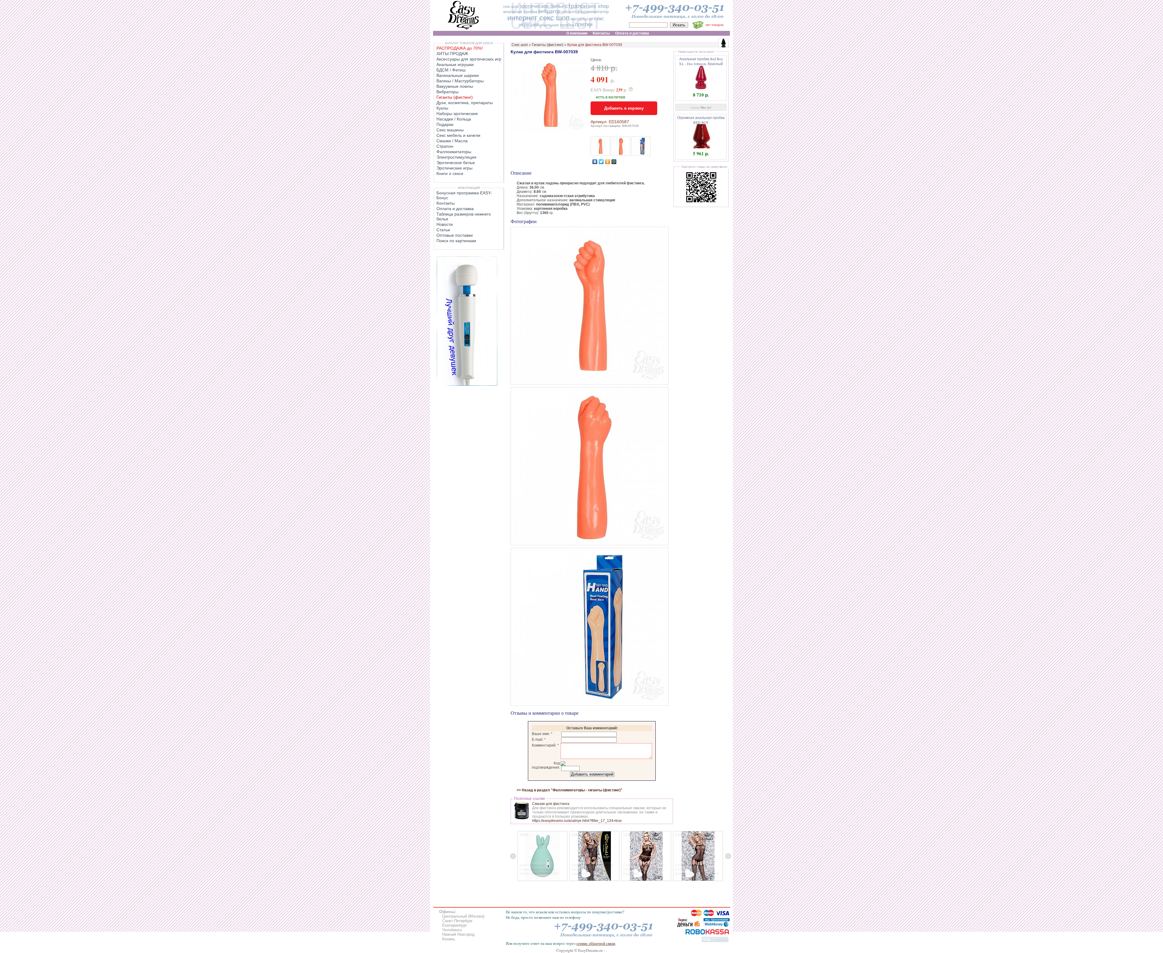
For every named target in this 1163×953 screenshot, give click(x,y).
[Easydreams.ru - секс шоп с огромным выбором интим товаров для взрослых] (463, 29)
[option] (543, 856)
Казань (448, 939)
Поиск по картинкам (456, 240)
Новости (444, 224)
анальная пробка (520, 11)
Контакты (445, 203)
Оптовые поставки (454, 235)
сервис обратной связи (595, 943)
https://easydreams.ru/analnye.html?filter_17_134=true (577, 821)
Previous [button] (513, 856)
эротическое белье (541, 6)
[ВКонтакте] (595, 162)
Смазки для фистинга (550, 804)
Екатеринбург (454, 925)
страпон (576, 6)
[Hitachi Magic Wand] (467, 384)
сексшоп (568, 12)
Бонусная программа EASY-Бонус (464, 195)
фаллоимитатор (593, 11)
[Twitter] (601, 162)
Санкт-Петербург (457, 920)
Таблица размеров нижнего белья (463, 216)
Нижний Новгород (458, 934)
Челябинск (452, 930)
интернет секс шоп (538, 18)
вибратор (549, 11)
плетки (584, 24)
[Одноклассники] (608, 162)
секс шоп (511, 7)
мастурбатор (582, 19)
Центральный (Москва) (463, 916)
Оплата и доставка (455, 208)
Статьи (443, 229)
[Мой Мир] (614, 162)
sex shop (598, 6)
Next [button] (728, 856)
